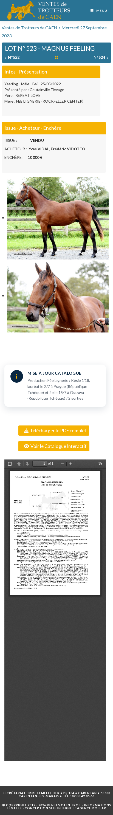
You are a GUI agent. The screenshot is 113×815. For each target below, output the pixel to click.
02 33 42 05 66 (83, 796)
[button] (53, 430)
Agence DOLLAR (91, 808)
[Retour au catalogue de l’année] (56, 57)
